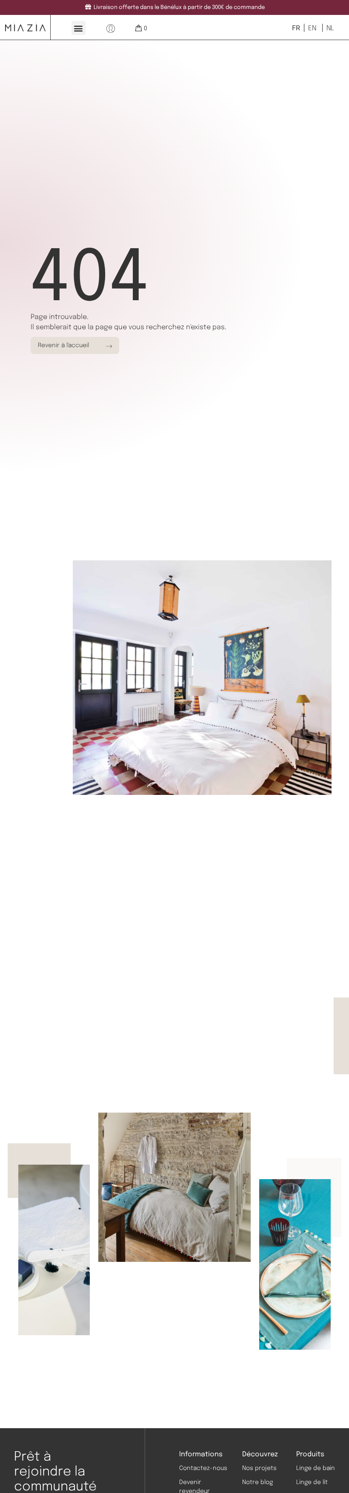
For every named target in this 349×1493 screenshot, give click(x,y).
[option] (311, 28)
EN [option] (312, 28)
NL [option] (330, 28)
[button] (79, 28)
